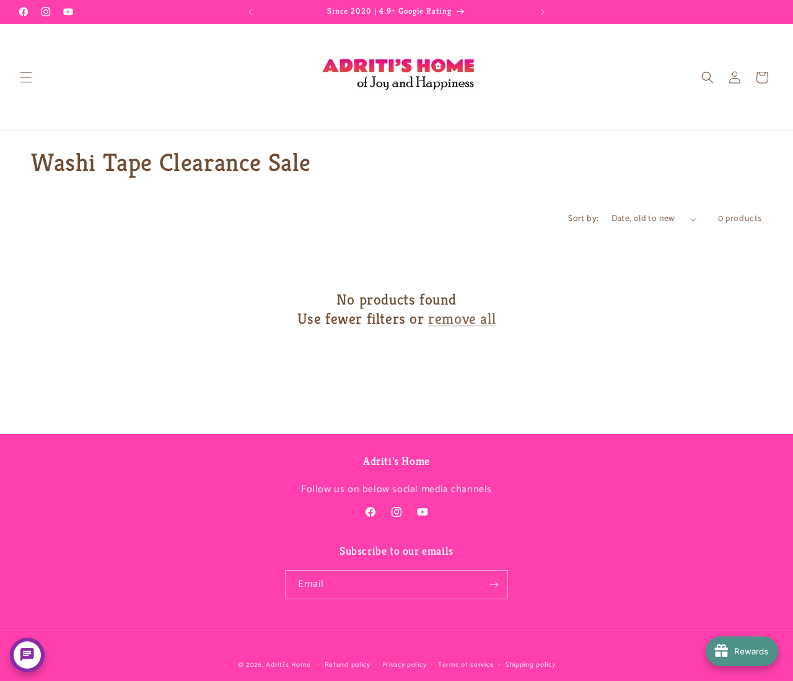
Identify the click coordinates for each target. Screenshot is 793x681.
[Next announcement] (542, 12)
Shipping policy (531, 664)
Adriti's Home (288, 664)
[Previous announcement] (250, 12)
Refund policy (347, 664)
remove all (462, 319)
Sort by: (583, 219)
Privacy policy (404, 664)
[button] (26, 77)
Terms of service (466, 664)
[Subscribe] (493, 584)
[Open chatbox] (27, 655)
